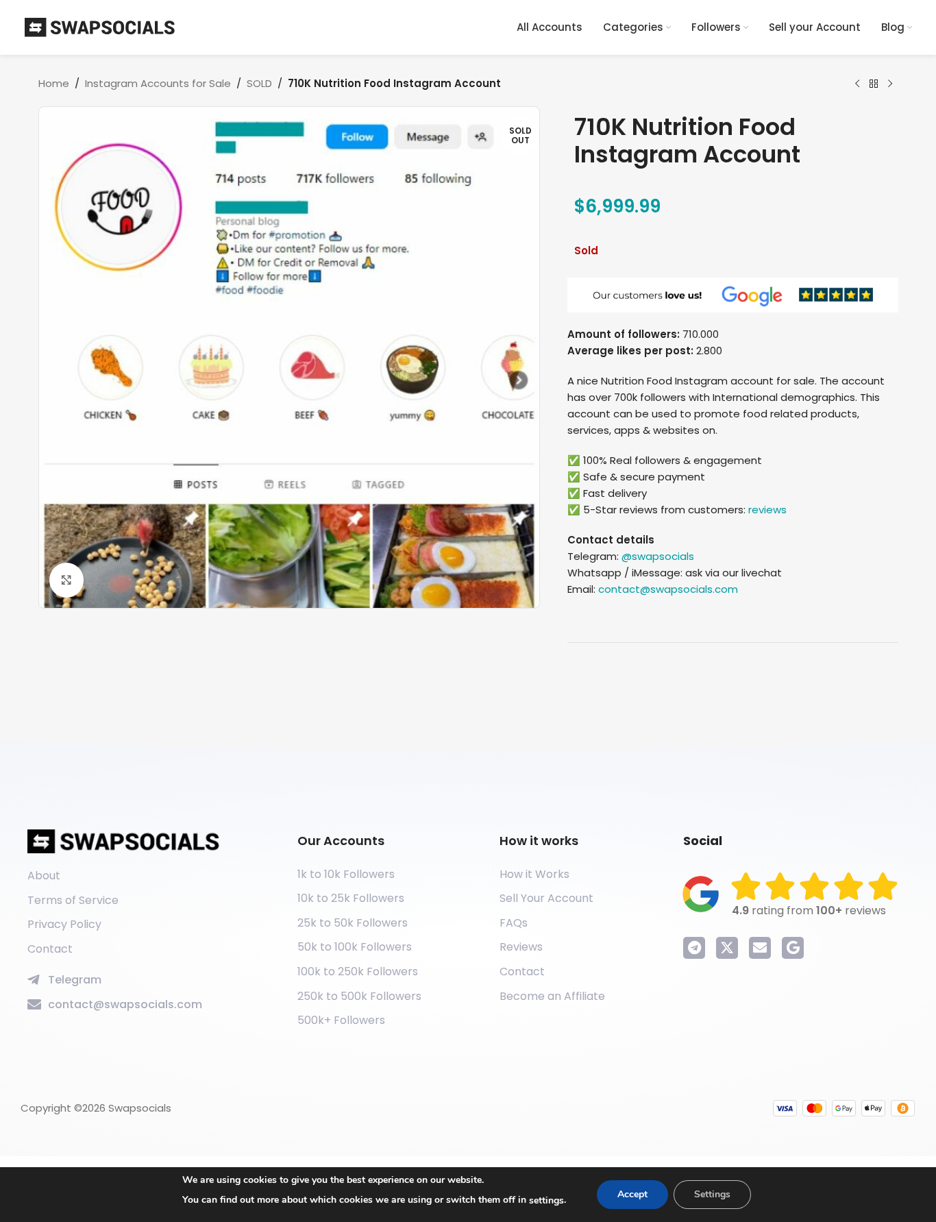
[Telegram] (694, 948)
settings (546, 1200)
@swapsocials (657, 556)
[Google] (793, 948)
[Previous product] (857, 84)
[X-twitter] (727, 948)
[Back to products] (873, 84)
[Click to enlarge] (66, 580)
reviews (767, 509)
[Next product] (890, 84)
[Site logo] (100, 26)
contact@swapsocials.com (668, 589)
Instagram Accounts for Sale (158, 83)
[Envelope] (760, 948)
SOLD (259, 83)
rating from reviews (809, 910)
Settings (712, 1194)
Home (53, 83)
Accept (632, 1194)
